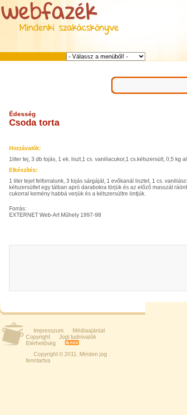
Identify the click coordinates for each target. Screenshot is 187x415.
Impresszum (49, 330)
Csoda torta (34, 122)
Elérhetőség (41, 343)
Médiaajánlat (89, 330)
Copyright (38, 337)
